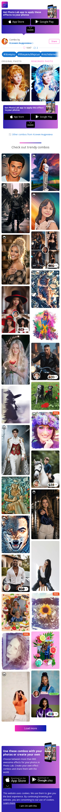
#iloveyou (9, 54)
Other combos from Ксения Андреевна (32, 134)
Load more (30, 728)
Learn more (9, 803)
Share (54, 41)
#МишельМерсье (29, 54)
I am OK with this (28, 805)
